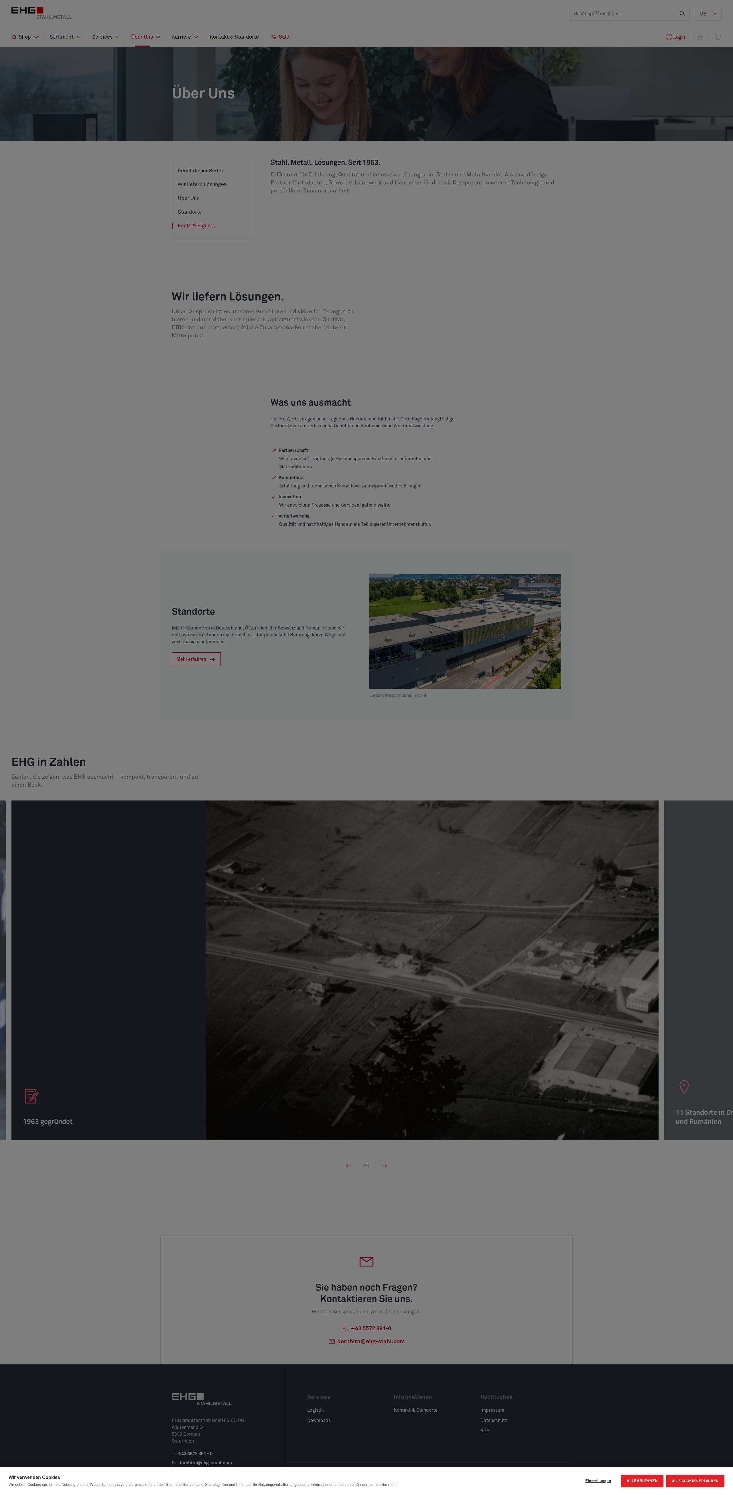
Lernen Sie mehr (383, 1484)
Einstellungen (598, 1481)
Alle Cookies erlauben (695, 1481)
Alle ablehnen (642, 1481)
